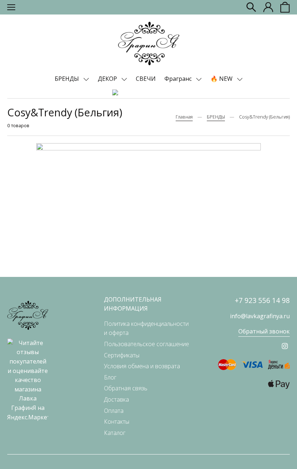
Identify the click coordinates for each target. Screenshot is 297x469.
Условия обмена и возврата (142, 366)
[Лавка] (148, 43)
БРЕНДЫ (67, 79)
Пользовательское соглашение (146, 344)
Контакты (116, 422)
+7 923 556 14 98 (262, 300)
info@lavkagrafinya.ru (260, 316)
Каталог (114, 433)
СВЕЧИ (146, 79)
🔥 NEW (222, 79)
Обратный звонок (264, 331)
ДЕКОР (108, 79)
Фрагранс (178, 79)
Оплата (114, 411)
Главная (184, 116)
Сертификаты (121, 355)
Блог (110, 377)
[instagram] (285, 346)
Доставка (116, 399)
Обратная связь (125, 388)
